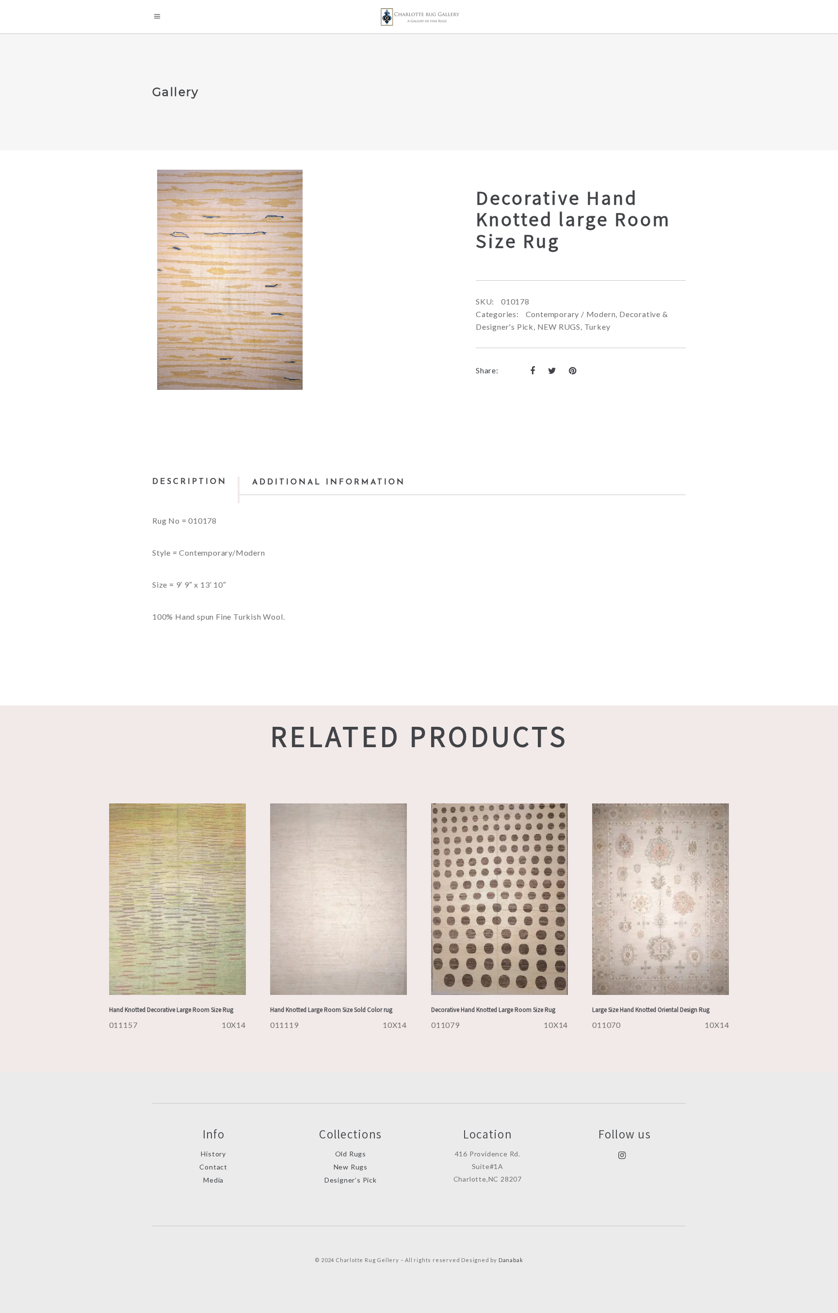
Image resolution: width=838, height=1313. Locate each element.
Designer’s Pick (350, 1180)
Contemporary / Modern (571, 314)
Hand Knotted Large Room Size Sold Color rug (331, 1010)
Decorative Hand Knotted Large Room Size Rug (493, 1010)
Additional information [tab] (328, 482)
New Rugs (351, 1167)
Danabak (511, 1260)
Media (213, 1180)
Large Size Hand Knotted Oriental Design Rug (650, 1010)
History (213, 1154)
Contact (213, 1167)
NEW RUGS (558, 326)
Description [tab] (189, 482)
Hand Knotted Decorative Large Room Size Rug (171, 1010)
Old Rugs (350, 1154)
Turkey (597, 326)
